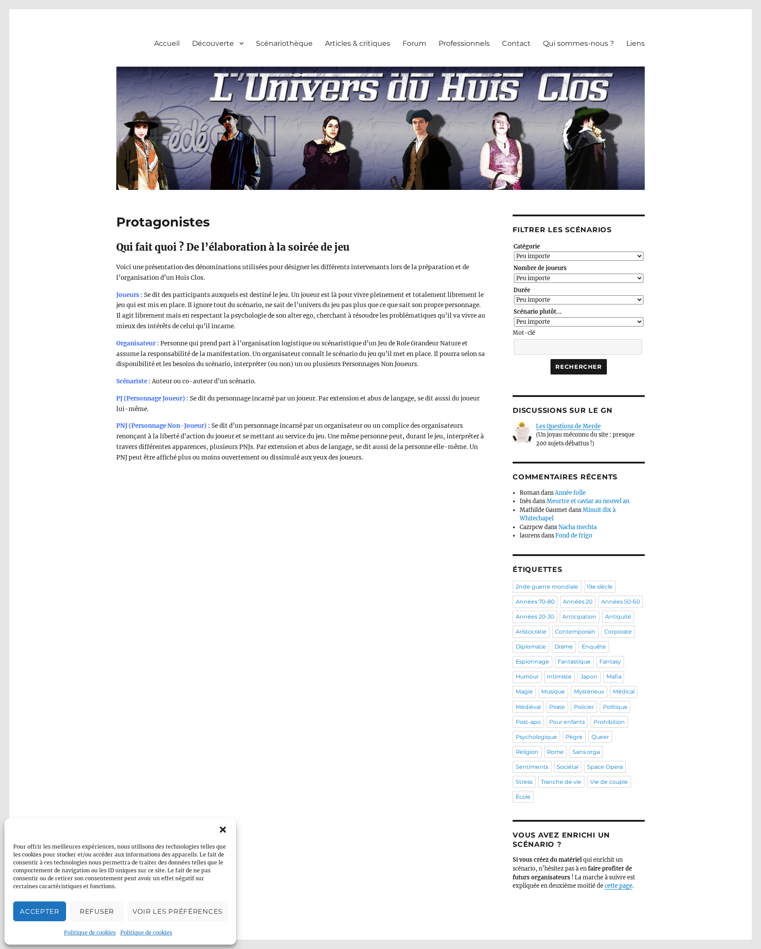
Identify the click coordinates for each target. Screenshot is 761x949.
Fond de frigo (573, 535)
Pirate (557, 707)
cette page (618, 885)
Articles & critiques (357, 43)
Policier (584, 707)
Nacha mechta (577, 527)
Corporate (618, 631)
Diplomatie (531, 646)
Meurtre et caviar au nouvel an (588, 501)
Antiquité (618, 616)
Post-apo (528, 722)
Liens (635, 43)
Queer (600, 737)
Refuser (97, 911)
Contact (516, 43)
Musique (553, 691)
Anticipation (579, 616)
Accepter (39, 911)
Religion (527, 752)
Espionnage (532, 661)
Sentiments (532, 767)
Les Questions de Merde (568, 426)
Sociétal (567, 767)
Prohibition (609, 722)
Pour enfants (567, 722)
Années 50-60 (620, 601)
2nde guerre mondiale (547, 586)
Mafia (613, 676)
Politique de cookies (90, 932)
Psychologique (536, 737)
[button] (222, 829)
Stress (524, 781)
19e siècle (600, 586)
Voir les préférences (177, 911)
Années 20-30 (535, 616)
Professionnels (464, 43)
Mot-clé (524, 333)
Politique (615, 707)
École (523, 796)
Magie (524, 691)
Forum (414, 43)
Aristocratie (531, 631)
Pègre (574, 737)
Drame (563, 646)
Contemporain (575, 631)
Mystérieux (589, 691)
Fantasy (610, 661)
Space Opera (605, 767)
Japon (589, 676)
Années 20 (577, 601)
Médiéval (528, 707)
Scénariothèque (284, 43)
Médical (624, 691)
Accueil (167, 43)
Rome (555, 752)
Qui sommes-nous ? (578, 43)
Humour (527, 676)
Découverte (213, 43)
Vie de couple (609, 781)
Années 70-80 (535, 601)
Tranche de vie (561, 781)
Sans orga (586, 752)
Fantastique (574, 661)
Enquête (594, 646)
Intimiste (559, 676)
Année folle (570, 492)
